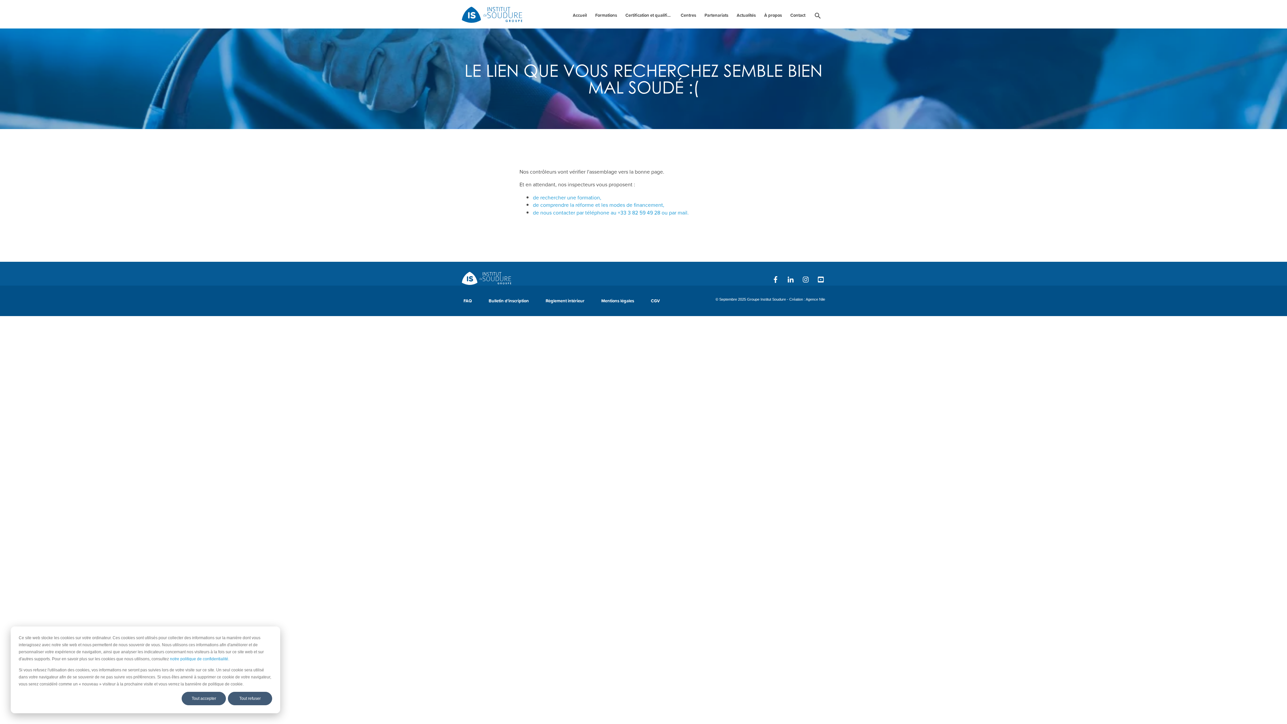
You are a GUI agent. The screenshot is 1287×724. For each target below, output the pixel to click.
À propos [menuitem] (773, 15)
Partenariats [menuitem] (716, 15)
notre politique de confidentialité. (199, 659)
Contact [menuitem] (797, 15)
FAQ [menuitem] (468, 301)
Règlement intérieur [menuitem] (565, 301)
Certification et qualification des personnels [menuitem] (649, 15)
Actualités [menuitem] (746, 15)
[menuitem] (817, 17)
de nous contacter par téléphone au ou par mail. (611, 212)
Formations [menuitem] (606, 15)
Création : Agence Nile (807, 299)
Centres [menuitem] (688, 15)
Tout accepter (204, 698)
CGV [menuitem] (655, 301)
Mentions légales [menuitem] (617, 301)
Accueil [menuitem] (580, 15)
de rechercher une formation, (567, 197)
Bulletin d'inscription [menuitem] (509, 301)
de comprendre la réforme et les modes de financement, (598, 205)
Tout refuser (250, 698)
